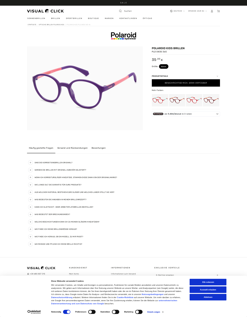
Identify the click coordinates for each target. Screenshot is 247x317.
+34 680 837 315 (37, 274)
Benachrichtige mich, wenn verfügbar (186, 83)
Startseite (32, 24)
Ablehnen (208, 297)
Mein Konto (74, 274)
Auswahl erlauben (208, 290)
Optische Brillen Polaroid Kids (52, 24)
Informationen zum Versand (123, 274)
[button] (126, 11)
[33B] (160, 100)
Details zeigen (153, 312)
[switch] (92, 312)
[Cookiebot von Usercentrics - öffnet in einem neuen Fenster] (34, 312)
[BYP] (177, 100)
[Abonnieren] (218, 275)
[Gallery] (85, 88)
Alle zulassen (208, 282)
